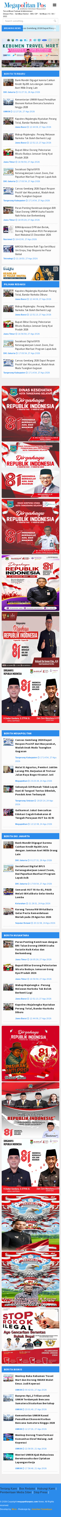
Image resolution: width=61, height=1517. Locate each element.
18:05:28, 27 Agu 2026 (27, 220)
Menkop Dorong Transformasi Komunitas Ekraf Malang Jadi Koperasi (34, 1438)
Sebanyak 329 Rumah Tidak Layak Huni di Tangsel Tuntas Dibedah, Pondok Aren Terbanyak (36, 790)
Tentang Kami (8, 1488)
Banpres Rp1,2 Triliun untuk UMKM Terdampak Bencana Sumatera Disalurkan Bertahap (34, 1399)
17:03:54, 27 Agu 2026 (28, 181)
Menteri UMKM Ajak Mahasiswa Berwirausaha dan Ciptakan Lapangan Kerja (34, 1458)
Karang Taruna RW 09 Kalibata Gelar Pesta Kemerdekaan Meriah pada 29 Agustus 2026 (34, 913)
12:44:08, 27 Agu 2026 (39, 127)
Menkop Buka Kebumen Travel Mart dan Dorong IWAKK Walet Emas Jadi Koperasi (34, 1379)
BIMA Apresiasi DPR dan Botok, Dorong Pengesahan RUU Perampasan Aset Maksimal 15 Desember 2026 (36, 231)
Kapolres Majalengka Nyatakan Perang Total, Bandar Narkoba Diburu (35, 1008)
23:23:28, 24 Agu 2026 (40, 781)
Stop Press (40, 1492)
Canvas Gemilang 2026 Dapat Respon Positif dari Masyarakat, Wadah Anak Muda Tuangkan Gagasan (35, 192)
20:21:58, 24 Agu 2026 (43, 923)
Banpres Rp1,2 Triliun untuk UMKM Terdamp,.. (22, 65)
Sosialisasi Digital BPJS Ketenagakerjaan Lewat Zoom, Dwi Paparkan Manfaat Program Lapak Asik (35, 173)
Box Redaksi (27, 1488)
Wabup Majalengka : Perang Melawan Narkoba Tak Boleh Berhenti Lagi (33, 988)
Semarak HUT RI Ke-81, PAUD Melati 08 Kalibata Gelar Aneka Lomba (34, 893)
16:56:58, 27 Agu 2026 (27, 162)
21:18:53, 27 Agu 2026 (25, 258)
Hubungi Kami (46, 1488)
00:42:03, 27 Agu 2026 (34, 1390)
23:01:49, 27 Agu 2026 (34, 1409)
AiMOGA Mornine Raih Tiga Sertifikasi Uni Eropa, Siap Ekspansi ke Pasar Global (35, 250)
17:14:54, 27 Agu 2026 (38, 200)
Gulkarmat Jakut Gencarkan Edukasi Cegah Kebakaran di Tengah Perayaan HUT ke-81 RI (34, 813)
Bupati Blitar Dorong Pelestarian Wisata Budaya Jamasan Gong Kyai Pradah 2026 (34, 153)
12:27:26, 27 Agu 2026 (23, 111)
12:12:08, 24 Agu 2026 (40, 824)
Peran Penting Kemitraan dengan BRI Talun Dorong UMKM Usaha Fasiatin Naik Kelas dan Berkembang (35, 211)
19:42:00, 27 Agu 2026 (25, 239)
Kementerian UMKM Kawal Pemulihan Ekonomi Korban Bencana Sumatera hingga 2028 (35, 103)
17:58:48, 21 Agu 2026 (34, 1468)
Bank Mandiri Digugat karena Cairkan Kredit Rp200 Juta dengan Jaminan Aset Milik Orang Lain (35, 84)
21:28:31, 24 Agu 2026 (38, 903)
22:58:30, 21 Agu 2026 (34, 1449)
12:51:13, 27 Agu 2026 (39, 143)
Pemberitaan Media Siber (16, 1492)
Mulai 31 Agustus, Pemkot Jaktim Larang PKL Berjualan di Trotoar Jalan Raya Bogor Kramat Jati (36, 770)
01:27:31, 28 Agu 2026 (28, 92)
